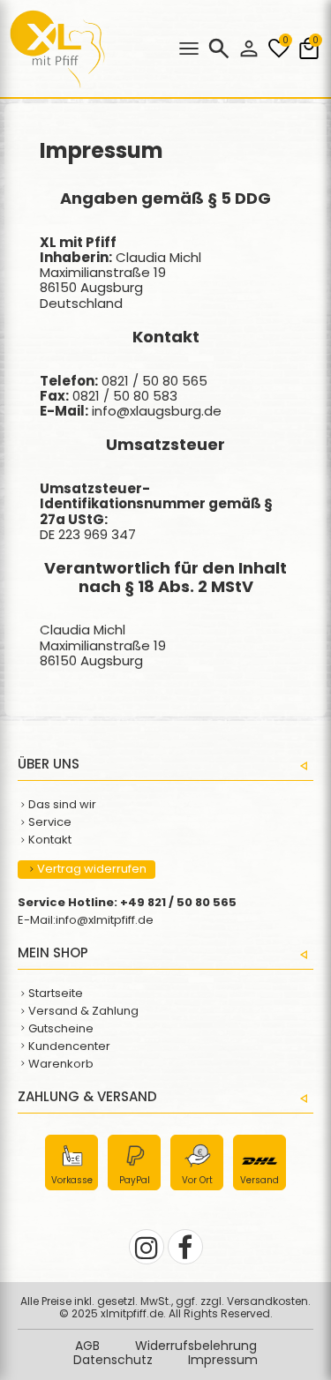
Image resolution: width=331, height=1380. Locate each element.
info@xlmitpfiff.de (105, 919)
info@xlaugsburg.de (157, 410)
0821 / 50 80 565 (154, 380)
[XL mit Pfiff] (57, 83)
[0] (279, 57)
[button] (249, 49)
